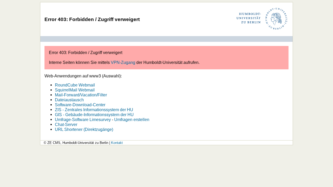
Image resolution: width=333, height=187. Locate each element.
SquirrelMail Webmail (75, 90)
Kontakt (117, 143)
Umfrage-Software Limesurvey (83, 119)
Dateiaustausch (69, 99)
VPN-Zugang (123, 62)
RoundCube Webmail (75, 85)
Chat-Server (66, 124)
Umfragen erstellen (131, 119)
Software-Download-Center (80, 104)
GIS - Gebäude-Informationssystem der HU (94, 114)
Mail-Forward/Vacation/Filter (81, 94)
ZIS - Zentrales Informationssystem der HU (94, 109)
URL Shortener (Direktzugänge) (84, 129)
